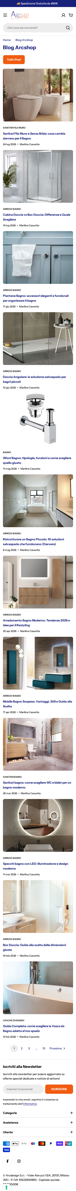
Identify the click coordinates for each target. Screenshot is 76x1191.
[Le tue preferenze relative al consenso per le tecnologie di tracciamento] (6, 1187)
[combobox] (38, 27)
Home (7, 40)
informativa (30, 1103)
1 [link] (14, 1048)
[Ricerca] (68, 28)
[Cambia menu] (5, 15)
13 (43, 1048)
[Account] (63, 15)
